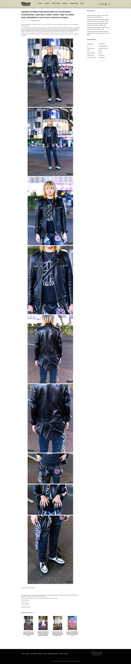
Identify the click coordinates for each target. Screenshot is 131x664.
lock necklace (61, 595)
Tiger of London (54, 598)
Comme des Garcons (103, 48)
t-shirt (33, 596)
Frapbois (100, 50)
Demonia (40, 598)
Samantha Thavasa (91, 57)
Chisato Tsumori (90, 48)
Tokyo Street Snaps (35, 20)
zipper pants (43, 596)
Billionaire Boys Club (103, 46)
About (65, 653)
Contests (61, 653)
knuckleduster (49, 595)
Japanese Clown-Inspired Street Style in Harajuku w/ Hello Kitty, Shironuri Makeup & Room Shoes (43, 633)
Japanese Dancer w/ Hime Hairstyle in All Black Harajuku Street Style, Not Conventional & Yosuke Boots (98, 33)
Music (82, 3)
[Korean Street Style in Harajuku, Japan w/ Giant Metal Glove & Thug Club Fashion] (28, 623)
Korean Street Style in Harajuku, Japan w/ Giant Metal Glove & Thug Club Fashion (28, 633)
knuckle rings (42, 595)
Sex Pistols (26, 600)
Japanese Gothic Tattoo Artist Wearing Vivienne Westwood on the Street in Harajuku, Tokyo (57, 633)
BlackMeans (30, 598)
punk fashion (66, 595)
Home (40, 3)
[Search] (109, 4)
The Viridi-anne (101, 57)
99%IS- (26, 598)
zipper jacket (37, 596)
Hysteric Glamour (91, 53)
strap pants (29, 596)
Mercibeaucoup (90, 55)
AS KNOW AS (101, 44)
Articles (47, 3)
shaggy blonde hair (74, 595)
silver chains (23, 596)
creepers (37, 595)
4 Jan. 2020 (27, 20)
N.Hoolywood (101, 55)
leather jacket (55, 595)
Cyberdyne (36, 598)
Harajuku (27, 603)
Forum (44, 653)
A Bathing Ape (90, 44)
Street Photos (56, 3)
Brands (65, 3)
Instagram (23, 35)
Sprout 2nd (48, 598)
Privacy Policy (77, 661)
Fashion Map (74, 3)
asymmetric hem (27, 595)
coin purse (33, 595)
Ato (88, 46)
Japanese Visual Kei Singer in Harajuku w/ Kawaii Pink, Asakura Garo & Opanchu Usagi (72, 633)
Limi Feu (100, 53)
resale (44, 598)
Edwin (88, 50)
